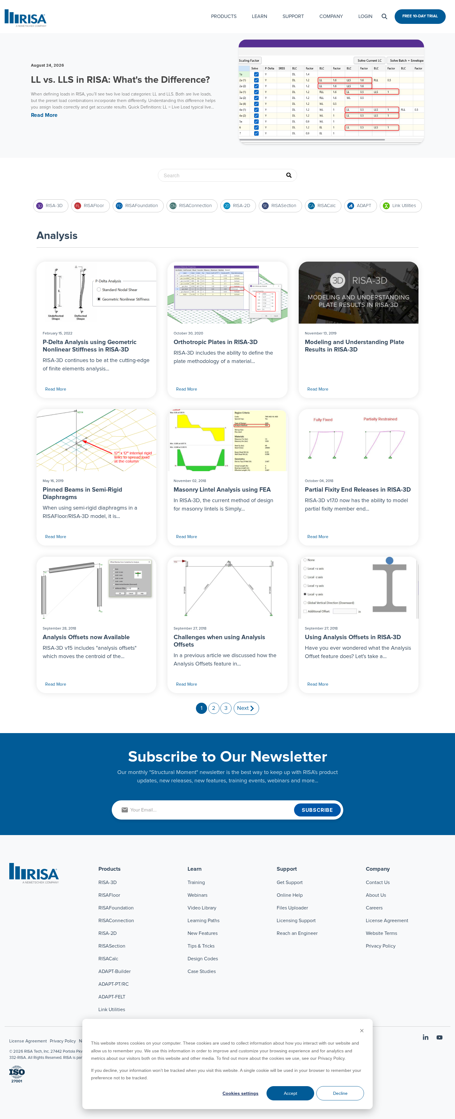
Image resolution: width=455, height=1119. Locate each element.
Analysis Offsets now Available (86, 637)
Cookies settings (240, 1093)
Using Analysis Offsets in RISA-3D (353, 637)
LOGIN (365, 16)
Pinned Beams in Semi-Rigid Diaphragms (82, 493)
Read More (55, 389)
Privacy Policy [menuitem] (381, 946)
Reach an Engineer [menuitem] (297, 933)
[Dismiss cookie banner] (362, 1031)
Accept (290, 1093)
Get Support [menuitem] (290, 882)
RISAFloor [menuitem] (109, 895)
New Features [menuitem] (203, 933)
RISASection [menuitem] (111, 946)
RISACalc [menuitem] (108, 958)
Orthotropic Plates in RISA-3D (216, 342)
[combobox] (227, 175)
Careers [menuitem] (374, 907)
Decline (340, 1093)
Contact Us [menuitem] (378, 882)
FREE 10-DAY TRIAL (420, 16)
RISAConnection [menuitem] (116, 920)
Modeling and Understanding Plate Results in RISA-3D (354, 346)
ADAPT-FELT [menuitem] (111, 996)
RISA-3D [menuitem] (107, 882)
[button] (426, 1038)
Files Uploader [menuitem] (292, 907)
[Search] (384, 16)
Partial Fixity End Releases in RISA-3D (358, 490)
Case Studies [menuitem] (202, 971)
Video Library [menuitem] (202, 907)
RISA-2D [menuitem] (107, 933)
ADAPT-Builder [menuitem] (114, 971)
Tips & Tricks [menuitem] (201, 946)
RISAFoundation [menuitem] (116, 907)
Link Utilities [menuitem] (111, 1009)
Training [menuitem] (196, 882)
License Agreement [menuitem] (387, 920)
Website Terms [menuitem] (381, 933)
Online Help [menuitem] (290, 895)
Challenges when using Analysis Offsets (219, 641)
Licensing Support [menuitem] (296, 920)
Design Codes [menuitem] (203, 958)
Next (243, 708)
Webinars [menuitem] (197, 895)
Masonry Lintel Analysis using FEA (222, 490)
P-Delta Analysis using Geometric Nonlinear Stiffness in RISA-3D (89, 346)
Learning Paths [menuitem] (203, 920)
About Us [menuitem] (376, 895)
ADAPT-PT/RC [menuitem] (113, 984)
